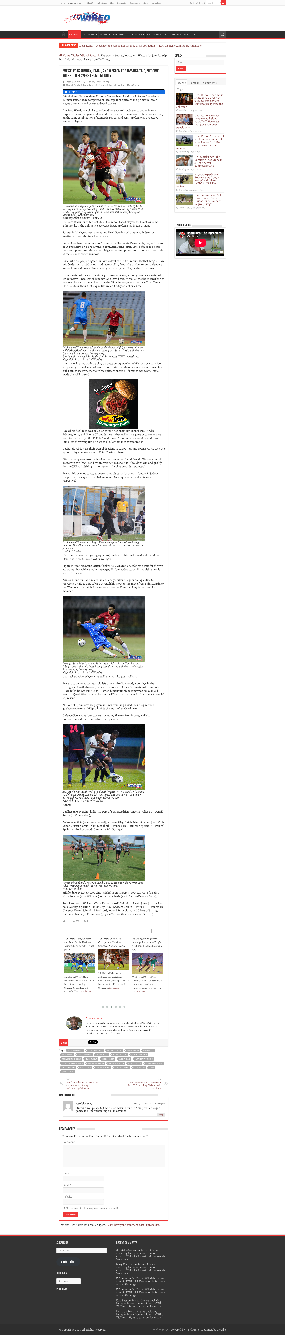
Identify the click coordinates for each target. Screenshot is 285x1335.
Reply (161, 1114)
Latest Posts (156, 3)
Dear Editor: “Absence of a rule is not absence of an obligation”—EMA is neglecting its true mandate (200, 142)
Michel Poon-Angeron (72, 1063)
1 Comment (137, 85)
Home (145, 3)
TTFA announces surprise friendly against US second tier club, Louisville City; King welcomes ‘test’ (146, 944)
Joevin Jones (102, 1055)
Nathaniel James (116, 1063)
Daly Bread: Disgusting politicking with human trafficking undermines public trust (82, 1084)
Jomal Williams (120, 1055)
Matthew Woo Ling (144, 1059)
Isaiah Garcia (133, 1050)
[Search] (223, 2)
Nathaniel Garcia (96, 1063)
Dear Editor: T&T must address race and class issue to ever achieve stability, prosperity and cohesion (199, 101)
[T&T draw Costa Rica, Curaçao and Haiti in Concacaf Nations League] (79, 959)
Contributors (134, 3)
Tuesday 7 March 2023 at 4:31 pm (148, 1103)
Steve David (139, 1067)
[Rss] (191, 3)
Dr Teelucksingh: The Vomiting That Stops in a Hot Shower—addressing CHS (126, 45)
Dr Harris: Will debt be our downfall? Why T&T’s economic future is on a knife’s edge (140, 1281)
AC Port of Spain (75, 1050)
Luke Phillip (124, 1059)
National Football (108, 85)
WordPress (192, 1330)
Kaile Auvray (91, 1059)
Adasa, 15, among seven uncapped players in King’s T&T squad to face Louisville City (113, 944)
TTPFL (151, 1067)
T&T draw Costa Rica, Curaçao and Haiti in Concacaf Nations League (77, 942)
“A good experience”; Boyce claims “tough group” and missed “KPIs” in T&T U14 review (197, 180)
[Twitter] (196, 3)
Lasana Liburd (73, 81)
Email (67, 1185)
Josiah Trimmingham (71, 1059)
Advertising (102, 3)
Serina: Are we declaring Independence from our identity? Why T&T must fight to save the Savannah (141, 1254)
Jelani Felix (67, 1055)
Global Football (90, 55)
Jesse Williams (84, 1055)
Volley (75, 34)
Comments (210, 83)
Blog (112, 3)
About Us (90, 3)
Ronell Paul (85, 1067)
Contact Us (121, 3)
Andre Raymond (114, 1050)
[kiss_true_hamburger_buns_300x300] (113, 404)
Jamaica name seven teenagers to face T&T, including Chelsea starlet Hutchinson (144, 1084)
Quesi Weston (68, 1067)
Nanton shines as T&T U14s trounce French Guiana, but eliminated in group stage (208, 199)
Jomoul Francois (139, 1055)
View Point (90, 34)
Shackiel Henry (103, 1067)
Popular (194, 83)
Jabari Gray (148, 1050)
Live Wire (138, 34)
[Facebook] (194, 3)
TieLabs (221, 1330)
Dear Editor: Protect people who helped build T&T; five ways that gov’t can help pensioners (197, 121)
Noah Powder (134, 1063)
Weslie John (68, 1072)
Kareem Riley (108, 1059)
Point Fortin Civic (154, 1063)
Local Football (90, 85)
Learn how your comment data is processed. (133, 1225)
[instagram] (203, 3)
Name (67, 1173)
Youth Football (119, 34)
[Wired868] (86, 17)
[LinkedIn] (200, 3)
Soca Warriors (122, 1067)
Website (67, 1197)
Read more (80, 987)
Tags (180, 89)
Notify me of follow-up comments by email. (92, 1208)
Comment (70, 1142)
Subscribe (68, 1262)
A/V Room (154, 34)
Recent (181, 83)
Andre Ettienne (95, 1050)
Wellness (104, 34)
